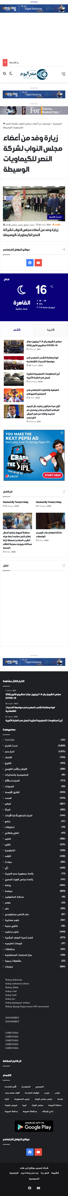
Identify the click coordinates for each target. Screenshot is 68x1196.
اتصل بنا (45, 1173)
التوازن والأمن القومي (16, 769)
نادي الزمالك (47, 1111)
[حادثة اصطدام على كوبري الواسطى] (50, 521)
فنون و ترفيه (11, 932)
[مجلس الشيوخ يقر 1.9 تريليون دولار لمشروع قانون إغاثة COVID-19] (14, 347)
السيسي (40, 1087)
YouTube (9, 740)
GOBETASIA (11, 1033)
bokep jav (10, 999)
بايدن (47, 1093)
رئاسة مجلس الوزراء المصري (19, 880)
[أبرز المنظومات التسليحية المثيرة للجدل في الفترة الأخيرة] (14, 379)
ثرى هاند (24, 1168)
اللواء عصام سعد (12, 1093)
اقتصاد (8, 758)
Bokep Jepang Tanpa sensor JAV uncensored (27, 1007)
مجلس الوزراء (37, 1105)
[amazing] (34, 9)
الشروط (55, 1173)
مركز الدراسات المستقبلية (18, 955)
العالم (8, 804)
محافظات (10, 949)
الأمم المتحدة (10, 1087)
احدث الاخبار (11, 746)
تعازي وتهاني (12, 833)
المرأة (8, 810)
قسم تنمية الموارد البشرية (19, 938)
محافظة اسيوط (30, 1111)
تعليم (8, 839)
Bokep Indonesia (13, 980)
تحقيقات (9, 827)
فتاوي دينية (11, 926)
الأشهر (16, 330)
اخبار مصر (10, 752)
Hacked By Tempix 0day (15, 502)
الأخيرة (51, 330)
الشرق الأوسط (12, 792)
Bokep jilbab (11, 988)
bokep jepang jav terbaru (17, 1003)
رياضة (8, 886)
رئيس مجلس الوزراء (43, 1099)
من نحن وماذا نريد (29, 1173)
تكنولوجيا (10, 851)
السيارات (9, 787)
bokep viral (11, 991)
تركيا (7, 1099)
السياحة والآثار (12, 781)
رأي (6, 868)
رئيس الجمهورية (22, 1099)
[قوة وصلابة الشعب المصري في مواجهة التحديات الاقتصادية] (14, 363)
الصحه (8, 798)
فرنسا (60, 1099)
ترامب (57, 1093)
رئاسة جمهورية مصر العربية (19, 874)
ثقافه (8, 856)
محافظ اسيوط (11, 1111)
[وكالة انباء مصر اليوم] (33, 74)
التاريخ (8, 763)
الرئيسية (13, 1173)
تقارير (8, 845)
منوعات (9, 967)
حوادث (8, 862)
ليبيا (24, 1105)
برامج (7, 822)
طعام (8, 903)
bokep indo (11, 995)
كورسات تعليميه (13, 944)
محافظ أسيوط (54, 1105)
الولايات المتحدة (32, 1093)
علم (7, 909)
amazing (34, 2)
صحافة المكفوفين (14, 897)
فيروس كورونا (11, 1105)
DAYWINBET (12, 1018)
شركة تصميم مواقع (38, 1168)
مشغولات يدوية (13, 961)
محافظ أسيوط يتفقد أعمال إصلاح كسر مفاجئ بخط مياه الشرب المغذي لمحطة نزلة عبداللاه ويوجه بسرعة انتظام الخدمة (17, 540)
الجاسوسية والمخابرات (16, 775)
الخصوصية (34, 1179)
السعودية (25, 1087)
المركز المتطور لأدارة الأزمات (18, 816)
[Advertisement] (34, 36)
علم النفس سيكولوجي (17, 915)
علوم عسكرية (12, 920)
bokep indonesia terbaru (17, 984)
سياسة (8, 891)
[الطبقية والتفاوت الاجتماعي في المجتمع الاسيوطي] (14, 395)
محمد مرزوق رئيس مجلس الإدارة (20, 225)
